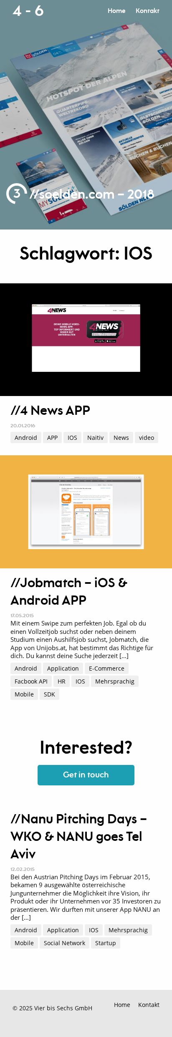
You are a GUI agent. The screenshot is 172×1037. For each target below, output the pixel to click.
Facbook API (31, 681)
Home (116, 11)
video (146, 438)
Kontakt (147, 11)
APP (52, 438)
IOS (72, 438)
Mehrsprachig (114, 681)
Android (26, 438)
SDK (49, 694)
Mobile (24, 694)
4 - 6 (28, 11)
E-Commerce (106, 668)
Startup (105, 943)
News (121, 438)
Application (63, 668)
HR (62, 681)
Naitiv (95, 438)
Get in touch (86, 775)
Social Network (64, 943)
